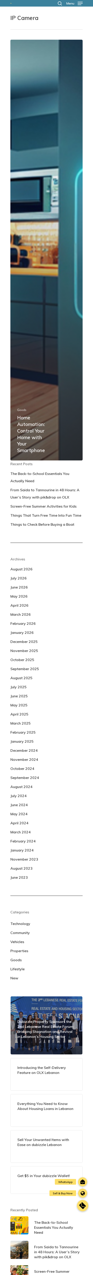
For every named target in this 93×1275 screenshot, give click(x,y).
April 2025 (19, 714)
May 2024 (19, 814)
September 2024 (24, 777)
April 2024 (19, 823)
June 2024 (19, 805)
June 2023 (19, 877)
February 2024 (23, 841)
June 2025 (19, 696)
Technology (20, 923)
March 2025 (20, 723)
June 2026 (19, 587)
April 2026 (19, 605)
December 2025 (24, 641)
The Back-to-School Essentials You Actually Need (39, 477)
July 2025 (18, 687)
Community (20, 932)
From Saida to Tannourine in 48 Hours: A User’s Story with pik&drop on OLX (44, 493)
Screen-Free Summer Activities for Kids (43, 506)
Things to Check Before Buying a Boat (42, 524)
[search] (60, 3)
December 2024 (24, 750)
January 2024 (22, 850)
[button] (82, 1205)
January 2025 (22, 741)
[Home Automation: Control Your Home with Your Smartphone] (46, 250)
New (14, 978)
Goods (21, 410)
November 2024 (24, 759)
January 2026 (22, 632)
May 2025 (19, 705)
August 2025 (21, 678)
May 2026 (19, 596)
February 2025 (23, 732)
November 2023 (24, 859)
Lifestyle (17, 969)
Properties (19, 951)
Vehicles (17, 941)
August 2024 (21, 786)
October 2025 (22, 659)
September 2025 (24, 669)
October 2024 (22, 768)
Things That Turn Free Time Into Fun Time (45, 515)
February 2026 (23, 623)
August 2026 (21, 569)
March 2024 (20, 832)
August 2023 (21, 868)
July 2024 (18, 795)
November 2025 (24, 650)
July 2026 (18, 578)
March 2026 (20, 614)
